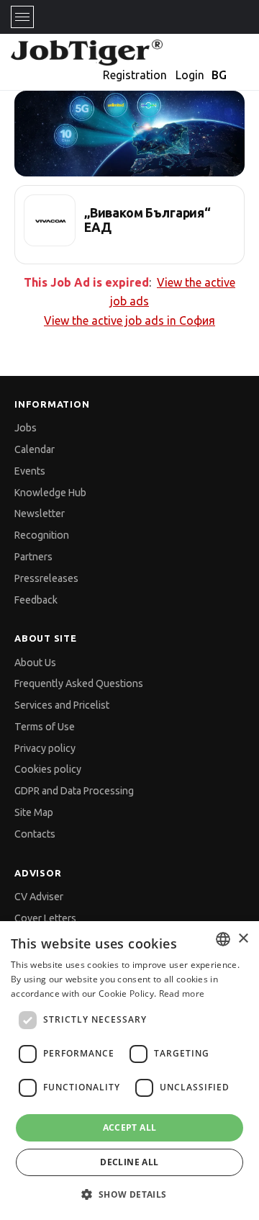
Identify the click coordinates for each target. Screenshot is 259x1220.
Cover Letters (45, 918)
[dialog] (129, 1070)
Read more (182, 993)
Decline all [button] (129, 1162)
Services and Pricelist (61, 705)
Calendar (34, 449)
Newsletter (39, 513)
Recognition (41, 535)
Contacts (34, 834)
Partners (33, 556)
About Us (35, 662)
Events (29, 471)
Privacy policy (45, 748)
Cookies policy (47, 769)
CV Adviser (38, 896)
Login (190, 74)
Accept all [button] (130, 1127)
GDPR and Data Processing (74, 791)
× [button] (242, 938)
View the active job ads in (129, 320)
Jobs (25, 428)
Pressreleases (46, 578)
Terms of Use (44, 726)
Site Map (33, 812)
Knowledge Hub (50, 492)
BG (219, 74)
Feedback (36, 600)
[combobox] (223, 939)
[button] (129, 1194)
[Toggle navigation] (22, 17)
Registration (135, 74)
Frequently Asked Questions (78, 683)
